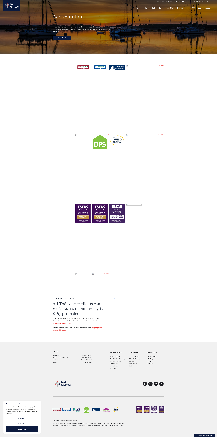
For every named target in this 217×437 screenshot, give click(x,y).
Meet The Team (86, 357)
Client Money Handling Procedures (73, 423)
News (209, 2)
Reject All (21, 423)
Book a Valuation (86, 359)
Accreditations (86, 355)
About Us (56, 355)
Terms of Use (111, 423)
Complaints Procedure (90, 423)
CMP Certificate (57, 423)
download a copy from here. (63, 323)
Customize (21, 418)
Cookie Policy (120, 423)
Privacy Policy (102, 423)
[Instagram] (161, 384)
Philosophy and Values (60, 357)
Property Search (86, 362)
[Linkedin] (156, 384)
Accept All (22, 429)
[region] (22, 417)
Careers (56, 359)
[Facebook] (150, 384)
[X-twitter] (145, 384)
